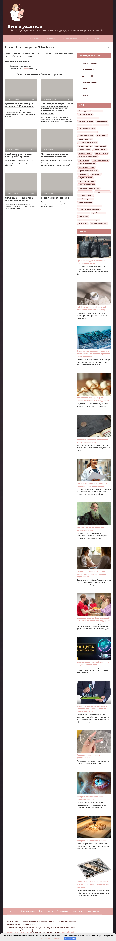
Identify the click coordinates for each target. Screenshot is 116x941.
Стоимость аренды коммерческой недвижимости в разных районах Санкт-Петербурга (92, 708)
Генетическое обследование (56, 198)
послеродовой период (86, 181)
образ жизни (83, 174)
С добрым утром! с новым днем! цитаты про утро (18, 155)
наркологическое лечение (88, 171)
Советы (85, 38)
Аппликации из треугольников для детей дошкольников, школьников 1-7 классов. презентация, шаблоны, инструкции (57, 108)
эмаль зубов (83, 223)
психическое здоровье (87, 185)
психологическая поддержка (89, 188)
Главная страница (17, 38)
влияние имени (84, 125)
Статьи (96, 38)
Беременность (35, 38)
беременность (102, 121)
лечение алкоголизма (100, 160)
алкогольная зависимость (88, 118)
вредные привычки (86, 135)
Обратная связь (28, 911)
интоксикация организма (88, 157)
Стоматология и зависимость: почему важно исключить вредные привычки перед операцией (93, 354)
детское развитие (85, 146)
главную (25, 69)
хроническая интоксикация (88, 220)
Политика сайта (46, 911)
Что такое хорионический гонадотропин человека (54, 155)
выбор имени (102, 135)
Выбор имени (51, 38)
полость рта (96, 174)
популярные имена (85, 178)
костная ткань (84, 160)
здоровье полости (85, 153)
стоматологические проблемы (89, 206)
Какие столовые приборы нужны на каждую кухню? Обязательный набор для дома (93, 884)
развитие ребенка (85, 192)
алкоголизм (97, 111)
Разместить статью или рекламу (86, 911)
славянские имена (85, 202)
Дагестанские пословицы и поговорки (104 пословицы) (19, 104)
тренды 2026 (83, 216)
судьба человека (98, 213)
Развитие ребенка (69, 38)
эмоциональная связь (99, 223)
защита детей (100, 146)
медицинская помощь (86, 167)
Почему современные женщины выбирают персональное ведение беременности (91, 574)
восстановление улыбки (87, 132)
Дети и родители (24, 26)
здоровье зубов (84, 150)
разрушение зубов (102, 192)
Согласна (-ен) (70, 938)
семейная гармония (86, 199)
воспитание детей (100, 125)
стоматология (84, 213)
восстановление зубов (87, 128)
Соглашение (62, 911)
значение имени (101, 153)
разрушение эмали (86, 195)
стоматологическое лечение (89, 209)
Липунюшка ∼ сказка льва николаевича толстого (19, 199)
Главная (13, 911)
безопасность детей (86, 121)
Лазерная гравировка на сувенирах (92, 841)
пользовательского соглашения (19, 932)
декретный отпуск (85, 139)
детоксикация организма (88, 142)
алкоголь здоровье (85, 114)
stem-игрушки (84, 111)
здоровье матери (100, 150)
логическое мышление (87, 164)
